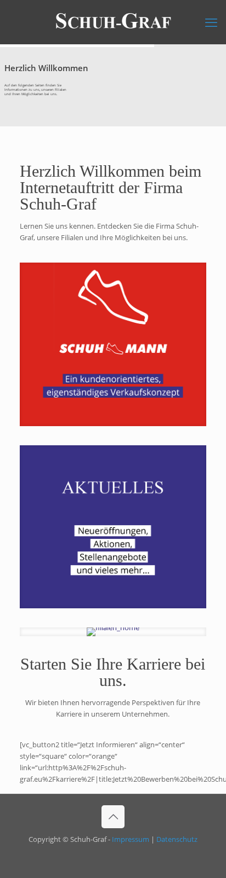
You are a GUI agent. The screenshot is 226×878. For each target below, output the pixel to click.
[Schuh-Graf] (113, 21)
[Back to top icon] (113, 816)
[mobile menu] (211, 22)
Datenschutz (176, 839)
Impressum (130, 839)
